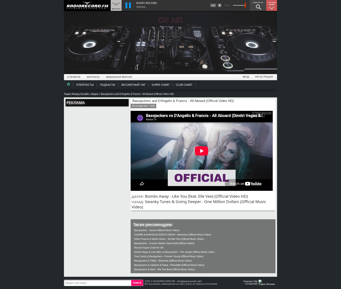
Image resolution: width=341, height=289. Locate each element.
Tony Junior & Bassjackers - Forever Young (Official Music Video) (168, 256)
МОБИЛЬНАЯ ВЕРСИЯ (119, 77)
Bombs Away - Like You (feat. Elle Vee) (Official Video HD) (196, 196)
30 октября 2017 (140, 106)
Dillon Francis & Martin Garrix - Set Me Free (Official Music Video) (169, 239)
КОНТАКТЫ (93, 77)
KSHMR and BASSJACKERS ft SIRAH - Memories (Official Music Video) (172, 234)
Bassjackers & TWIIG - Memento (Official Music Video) (163, 260)
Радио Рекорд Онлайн (76, 94)
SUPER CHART (161, 85)
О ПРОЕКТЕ (74, 77)
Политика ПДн (250, 281)
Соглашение (251, 283)
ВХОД (246, 76)
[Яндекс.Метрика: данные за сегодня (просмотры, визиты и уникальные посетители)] (267, 283)
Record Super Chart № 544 (149, 247)
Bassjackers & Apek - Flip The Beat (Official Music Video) (164, 269)
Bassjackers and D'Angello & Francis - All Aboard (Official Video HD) (183, 101)
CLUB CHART (184, 85)
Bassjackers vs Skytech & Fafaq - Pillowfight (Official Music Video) (169, 265)
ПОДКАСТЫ (107, 85)
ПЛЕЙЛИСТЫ (85, 85)
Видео (94, 94)
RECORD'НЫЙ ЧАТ (133, 85)
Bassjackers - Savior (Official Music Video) (156, 230)
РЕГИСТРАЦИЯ (264, 76)
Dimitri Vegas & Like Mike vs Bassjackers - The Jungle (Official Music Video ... (175, 252)
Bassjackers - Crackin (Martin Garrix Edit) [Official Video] (164, 243)
